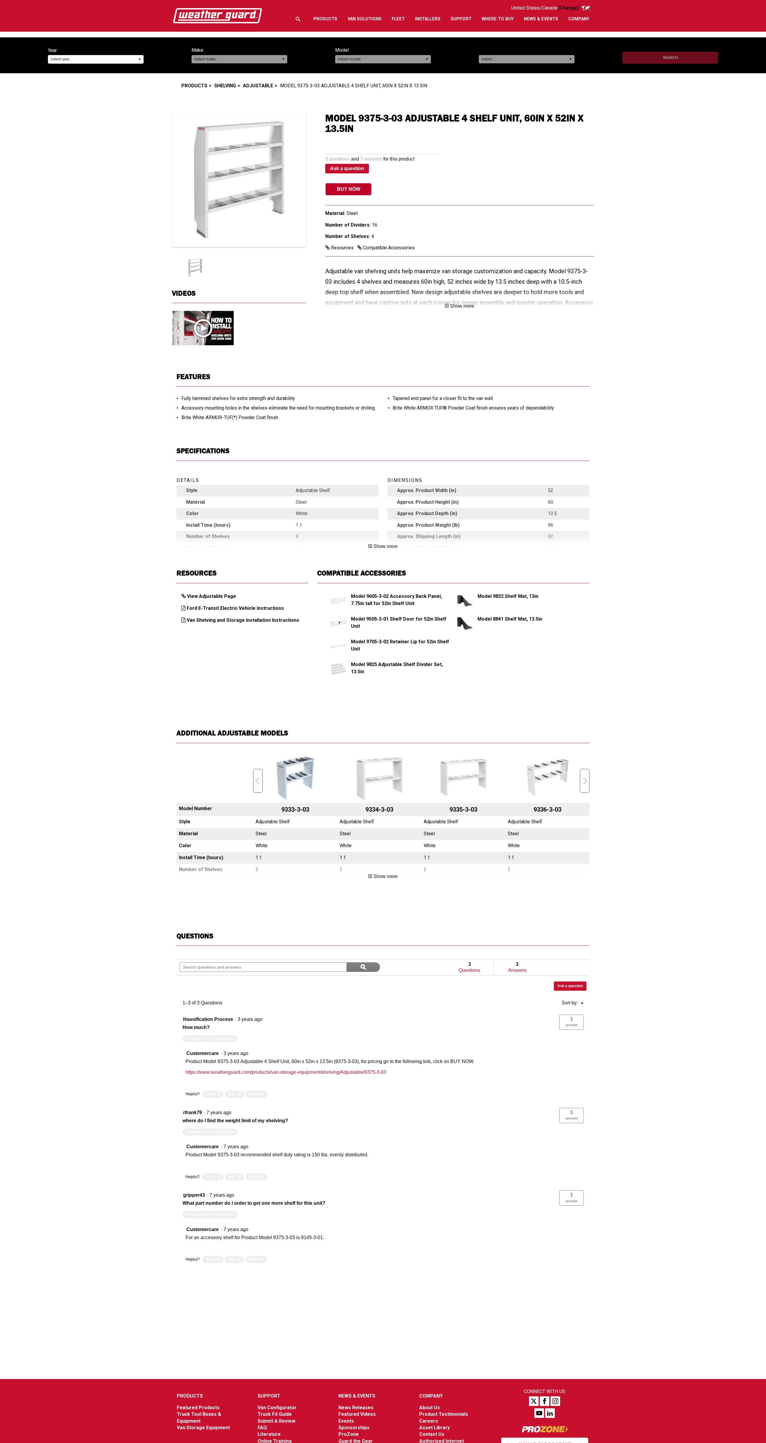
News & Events (356, 1396)
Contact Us (431, 1434)
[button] (139, 59)
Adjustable (258, 85)
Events (346, 1421)
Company (431, 1396)
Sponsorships (354, 1427)
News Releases (355, 1407)
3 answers (371, 159)
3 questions (337, 159)
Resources (342, 248)
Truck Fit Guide (275, 1414)
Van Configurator (277, 1407)
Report (256, 1094)
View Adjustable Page (211, 596)
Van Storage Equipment (203, 1427)
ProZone (348, 1434)
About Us (429, 1407)
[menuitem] (325, 19)
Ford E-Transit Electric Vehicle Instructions (235, 608)
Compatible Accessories (388, 248)
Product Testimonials (443, 1414)
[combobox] (96, 59)
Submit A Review (276, 1421)
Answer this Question (210, 1038)
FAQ (262, 1427)
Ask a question (347, 168)
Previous (258, 781)
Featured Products (198, 1407)
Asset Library (434, 1427)
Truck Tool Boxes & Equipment (199, 1417)
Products (194, 85)
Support (269, 1396)
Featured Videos (357, 1414)
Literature (269, 1434)
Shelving (225, 85)
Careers (428, 1421)
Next (584, 781)
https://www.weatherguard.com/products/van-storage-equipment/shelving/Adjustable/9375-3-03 (286, 1072)
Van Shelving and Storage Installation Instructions (243, 620)
